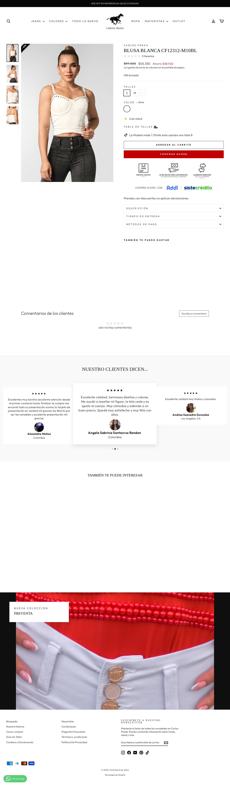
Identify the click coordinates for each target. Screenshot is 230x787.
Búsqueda (11, 721)
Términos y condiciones (74, 736)
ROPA (135, 21)
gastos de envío (136, 67)
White (127, 109)
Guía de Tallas (14, 736)
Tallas (130, 86)
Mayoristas (67, 721)
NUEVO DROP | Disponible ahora (115, 3)
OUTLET (179, 21)
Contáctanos (68, 726)
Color (134, 102)
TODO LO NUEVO (85, 21)
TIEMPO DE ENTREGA (143, 216)
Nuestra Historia (15, 726)
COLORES (57, 21)
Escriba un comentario (194, 313)
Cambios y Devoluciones (19, 742)
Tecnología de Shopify (115, 775)
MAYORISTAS (155, 21)
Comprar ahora (174, 154)
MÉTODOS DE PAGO (141, 224)
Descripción (137, 208)
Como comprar (14, 731)
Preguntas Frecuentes (73, 731)
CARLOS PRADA (136, 45)
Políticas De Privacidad (74, 742)
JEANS (36, 21)
